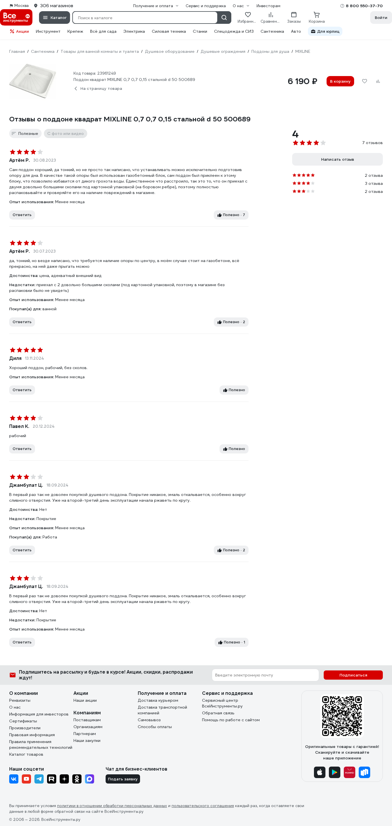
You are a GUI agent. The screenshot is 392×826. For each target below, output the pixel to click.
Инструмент (48, 31)
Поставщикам (87, 719)
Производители (24, 727)
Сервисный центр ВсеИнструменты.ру (222, 703)
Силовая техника (169, 31)
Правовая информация (32, 734)
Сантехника (272, 31)
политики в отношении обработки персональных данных (112, 805)
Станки (200, 31)
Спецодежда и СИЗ (234, 31)
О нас (15, 707)
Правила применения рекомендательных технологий (40, 744)
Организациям (87, 726)
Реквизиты (19, 700)
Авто (296, 31)
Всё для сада (103, 31)
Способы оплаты (155, 726)
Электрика (134, 31)
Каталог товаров (26, 754)
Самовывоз (149, 719)
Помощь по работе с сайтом (231, 719)
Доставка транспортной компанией (162, 710)
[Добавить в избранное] (364, 81)
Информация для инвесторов (39, 714)
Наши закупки (86, 740)
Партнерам (84, 733)
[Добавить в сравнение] (378, 81)
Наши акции (85, 700)
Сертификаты (23, 721)
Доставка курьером (158, 700)
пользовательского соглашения (203, 805)
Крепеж (75, 31)
